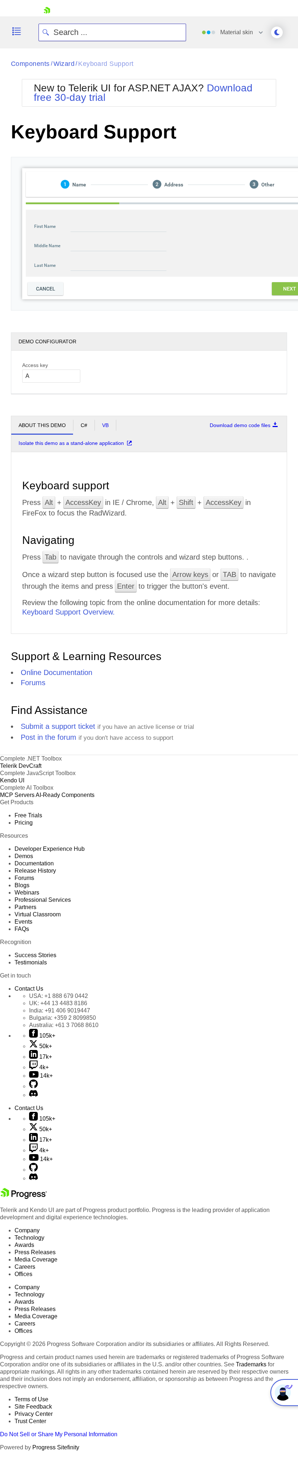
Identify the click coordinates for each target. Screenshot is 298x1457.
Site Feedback (33, 1406)
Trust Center (30, 1421)
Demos (24, 856)
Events (23, 922)
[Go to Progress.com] (23, 1197)
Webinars (27, 892)
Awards (24, 1245)
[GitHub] (33, 1086)
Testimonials (31, 962)
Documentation (34, 863)
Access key (35, 365)
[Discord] (33, 1095)
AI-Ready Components (65, 795)
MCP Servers (17, 795)
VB (105, 425)
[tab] (73, 184)
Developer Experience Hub (50, 849)
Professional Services (43, 900)
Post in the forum (48, 737)
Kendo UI (12, 780)
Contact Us (29, 989)
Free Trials (28, 815)
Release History (35, 871)
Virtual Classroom (38, 914)
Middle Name (47, 245)
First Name (45, 226)
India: (59, 1010)
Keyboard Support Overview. (68, 612)
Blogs (22, 885)
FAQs (22, 929)
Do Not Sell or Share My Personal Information (58, 1434)
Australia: (63, 1025)
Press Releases (35, 1252)
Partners (25, 907)
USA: (58, 996)
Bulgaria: (62, 1018)
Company (27, 1230)
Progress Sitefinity (55, 1447)
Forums (33, 683)
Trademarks (251, 1364)
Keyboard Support (105, 63)
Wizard (64, 63)
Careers (25, 1267)
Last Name (45, 265)
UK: (58, 1003)
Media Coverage (36, 1259)
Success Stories (35, 955)
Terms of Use (31, 1399)
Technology (29, 1238)
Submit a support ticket (58, 726)
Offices (23, 1274)
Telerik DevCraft (20, 766)
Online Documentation (56, 672)
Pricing (24, 823)
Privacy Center (34, 1414)
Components (30, 63)
